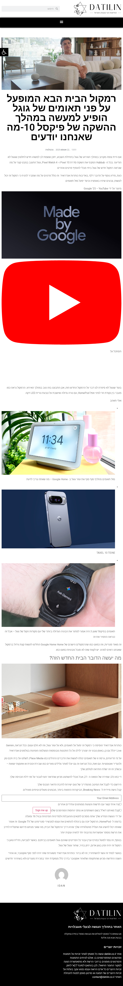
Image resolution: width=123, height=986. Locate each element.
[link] (4, 52)
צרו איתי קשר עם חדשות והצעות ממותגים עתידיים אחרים (88, 804)
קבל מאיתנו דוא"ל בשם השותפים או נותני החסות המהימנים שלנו (85, 810)
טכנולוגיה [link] (49, 149)
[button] (61, 21)
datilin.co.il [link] (110, 953)
